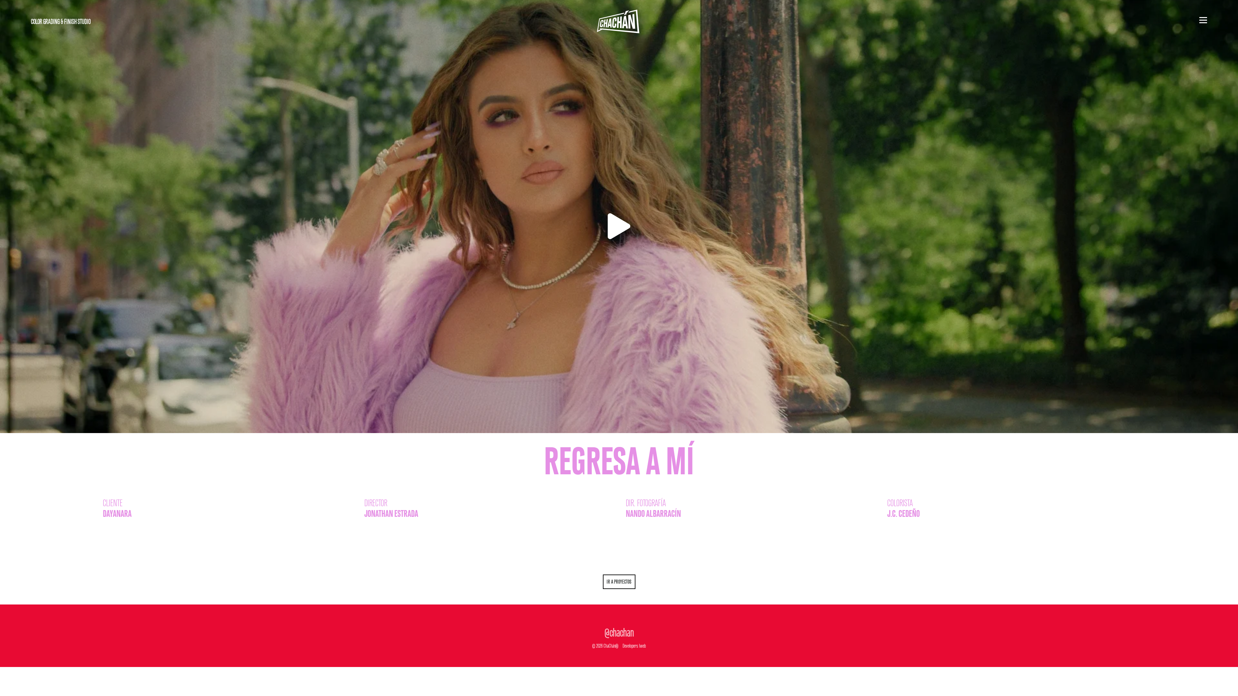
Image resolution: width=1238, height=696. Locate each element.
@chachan (619, 630)
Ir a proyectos (619, 581)
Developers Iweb (634, 645)
